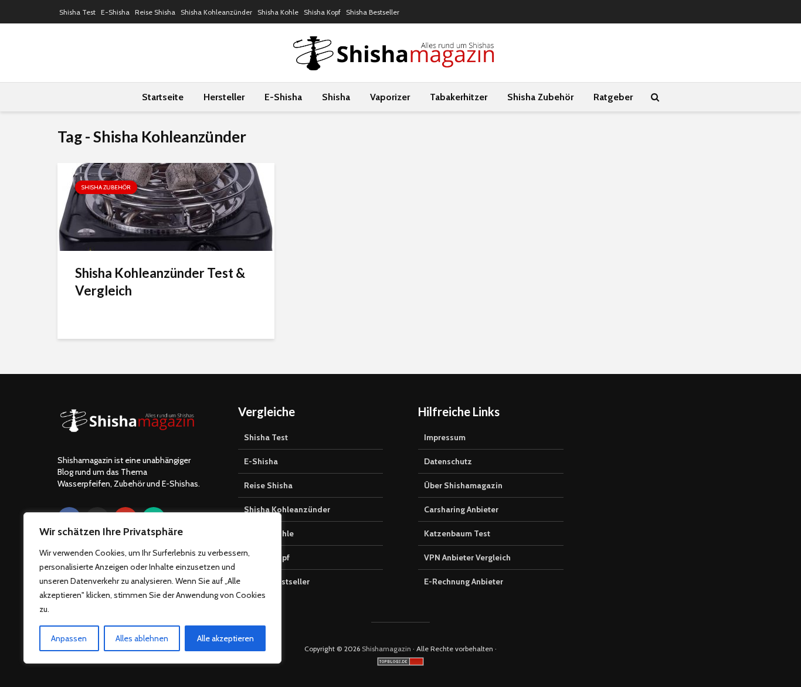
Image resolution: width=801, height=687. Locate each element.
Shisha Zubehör (540, 97)
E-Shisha (115, 12)
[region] (152, 588)
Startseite (163, 97)
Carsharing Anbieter (461, 509)
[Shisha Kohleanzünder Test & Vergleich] (165, 206)
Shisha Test (77, 12)
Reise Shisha (155, 12)
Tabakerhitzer (458, 97)
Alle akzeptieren (225, 638)
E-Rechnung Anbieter (463, 581)
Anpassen (69, 638)
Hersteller (224, 97)
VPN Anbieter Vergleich (467, 557)
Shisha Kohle (277, 12)
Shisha (336, 97)
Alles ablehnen (142, 638)
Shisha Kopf (322, 12)
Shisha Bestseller (372, 12)
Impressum (445, 437)
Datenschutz (448, 461)
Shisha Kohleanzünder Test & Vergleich (160, 281)
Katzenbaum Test (457, 533)
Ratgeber (613, 97)
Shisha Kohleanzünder (216, 12)
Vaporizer (390, 97)
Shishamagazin (386, 648)
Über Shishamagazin (463, 485)
